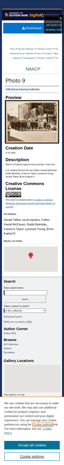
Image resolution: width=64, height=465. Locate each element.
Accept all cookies (32, 445)
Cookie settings (42, 424)
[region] (32, 431)
